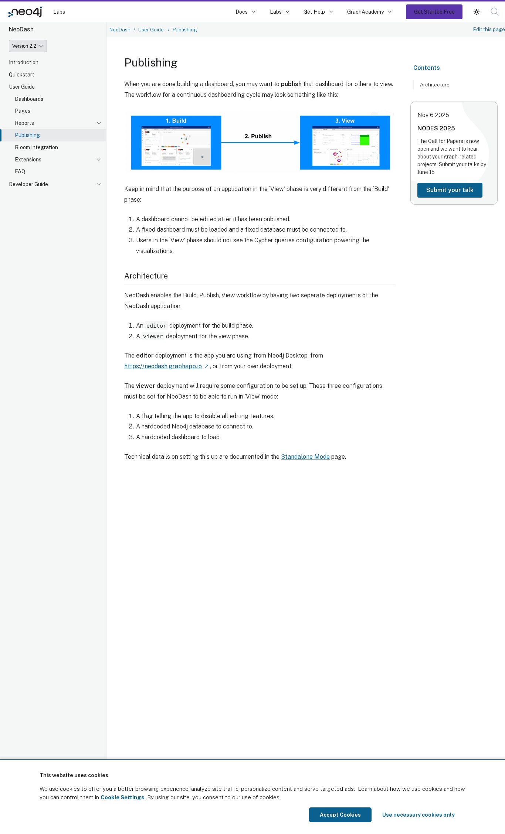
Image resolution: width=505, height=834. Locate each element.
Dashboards (29, 99)
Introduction (23, 62)
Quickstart (21, 75)
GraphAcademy (365, 11)
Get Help (314, 11)
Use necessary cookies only (418, 815)
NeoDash (120, 30)
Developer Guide (28, 184)
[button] (476, 11)
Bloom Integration (36, 147)
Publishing (27, 135)
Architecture (435, 85)
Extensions (28, 160)
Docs (241, 11)
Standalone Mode (305, 456)
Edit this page (489, 29)
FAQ (20, 172)
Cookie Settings (123, 797)
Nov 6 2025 (433, 115)
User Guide (22, 87)
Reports (24, 123)
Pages (22, 111)
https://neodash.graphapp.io (163, 366)
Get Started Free (434, 11)
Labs (59, 11)
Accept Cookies (340, 815)
